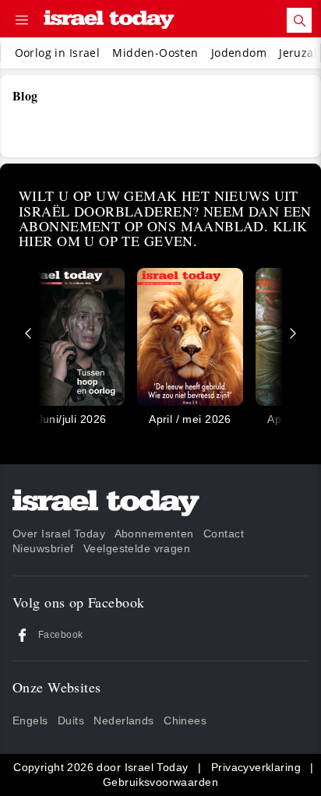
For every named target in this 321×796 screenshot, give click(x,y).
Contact (223, 533)
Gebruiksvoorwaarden (160, 782)
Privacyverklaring (256, 767)
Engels (30, 720)
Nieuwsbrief (43, 548)
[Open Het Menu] (21, 20)
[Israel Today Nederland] (109, 20)
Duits (71, 720)
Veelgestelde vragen (136, 548)
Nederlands (123, 720)
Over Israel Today (58, 533)
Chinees (185, 720)
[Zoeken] (299, 20)
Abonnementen (154, 533)
